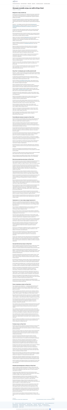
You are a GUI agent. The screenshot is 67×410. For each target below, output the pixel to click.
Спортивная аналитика (39, 3)
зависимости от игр (28, 37)
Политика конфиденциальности (49, 403)
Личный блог (19, 9)
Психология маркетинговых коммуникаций (31, 405)
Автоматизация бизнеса (46, 405)
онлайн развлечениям (16, 26)
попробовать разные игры (28, 43)
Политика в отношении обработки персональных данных (23, 403)
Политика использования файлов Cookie (38, 403)
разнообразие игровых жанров (25, 80)
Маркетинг (33, 3)
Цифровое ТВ (40, 405)
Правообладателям (15, 404)
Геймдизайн (29, 3)
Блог (13, 403)
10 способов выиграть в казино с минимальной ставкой (45, 399)
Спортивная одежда (47, 3)
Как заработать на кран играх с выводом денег (20, 399)
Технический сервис (24, 3)
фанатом (18, 19)
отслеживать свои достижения (24, 89)
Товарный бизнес (21, 405)
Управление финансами (16, 3)
